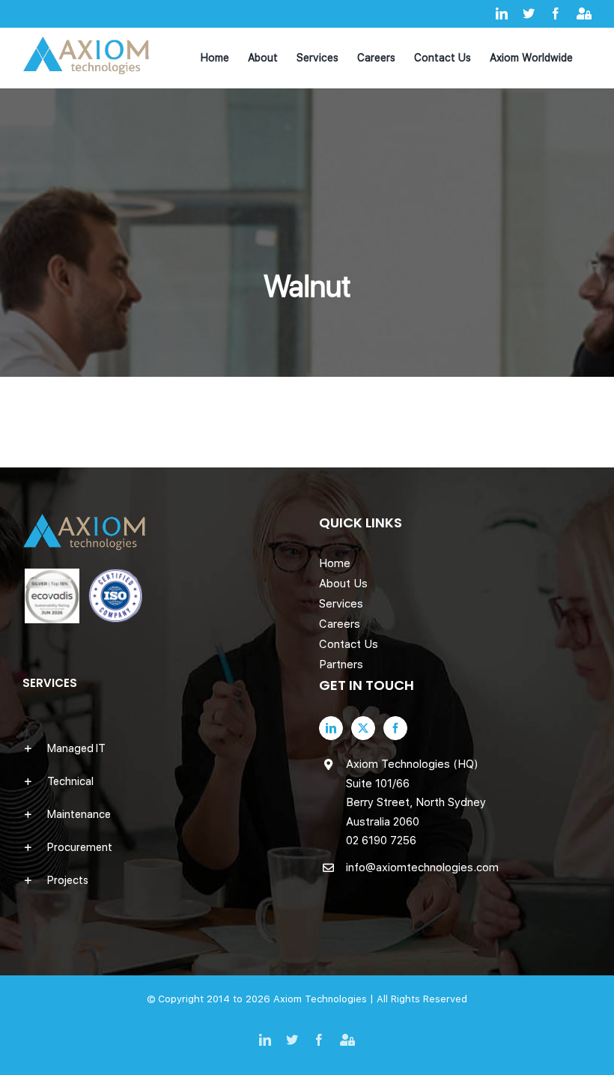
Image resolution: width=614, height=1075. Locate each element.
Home (334, 563)
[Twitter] (363, 728)
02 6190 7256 (381, 840)
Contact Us (348, 644)
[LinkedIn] (331, 728)
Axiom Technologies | (325, 999)
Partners (341, 664)
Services (341, 604)
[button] (158, 748)
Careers (339, 624)
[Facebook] (395, 728)
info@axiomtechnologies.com (422, 867)
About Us (343, 583)
